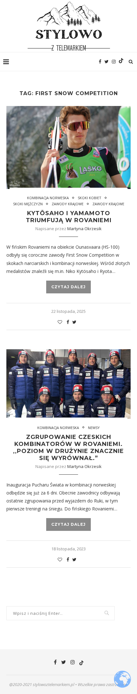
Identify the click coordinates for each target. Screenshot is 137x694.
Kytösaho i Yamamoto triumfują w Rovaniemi (69, 217)
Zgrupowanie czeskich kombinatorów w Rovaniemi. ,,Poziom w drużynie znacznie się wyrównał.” (68, 448)
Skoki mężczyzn (28, 204)
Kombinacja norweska (48, 198)
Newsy (94, 428)
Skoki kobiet (89, 198)
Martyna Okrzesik (84, 228)
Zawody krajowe (67, 204)
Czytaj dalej (68, 286)
